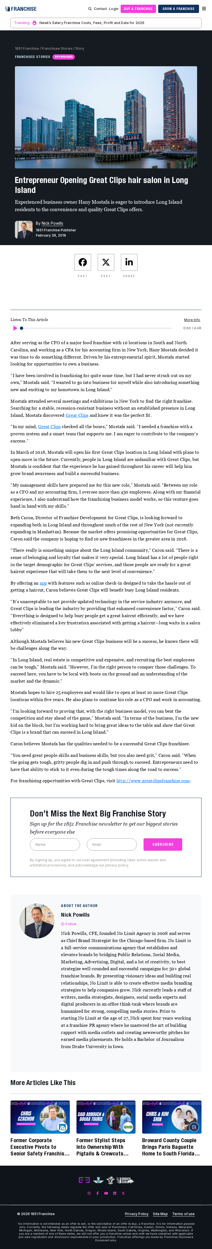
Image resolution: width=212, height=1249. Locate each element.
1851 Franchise (27, 48)
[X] (123, 1193)
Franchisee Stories (57, 48)
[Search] (90, 8)
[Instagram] (89, 1193)
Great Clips (77, 415)
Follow (70, 924)
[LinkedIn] (115, 1193)
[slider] (21, 328)
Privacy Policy (137, 1214)
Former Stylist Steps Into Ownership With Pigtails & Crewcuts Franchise (100, 1147)
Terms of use (183, 1214)
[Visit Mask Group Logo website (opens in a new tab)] (111, 1180)
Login (113, 9)
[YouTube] (106, 1193)
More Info (192, 320)
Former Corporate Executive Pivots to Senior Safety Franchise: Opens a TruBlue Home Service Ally (39, 1147)
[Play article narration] (14, 328)
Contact (100, 9)
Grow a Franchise (178, 9)
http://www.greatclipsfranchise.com (153, 780)
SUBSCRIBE (163, 844)
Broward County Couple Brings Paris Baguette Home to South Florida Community (169, 1147)
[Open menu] (204, 8)
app (43, 582)
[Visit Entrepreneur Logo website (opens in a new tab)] (84, 1180)
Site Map (160, 1214)
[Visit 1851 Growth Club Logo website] (125, 1180)
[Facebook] (98, 1193)
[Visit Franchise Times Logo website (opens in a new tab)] (98, 1180)
